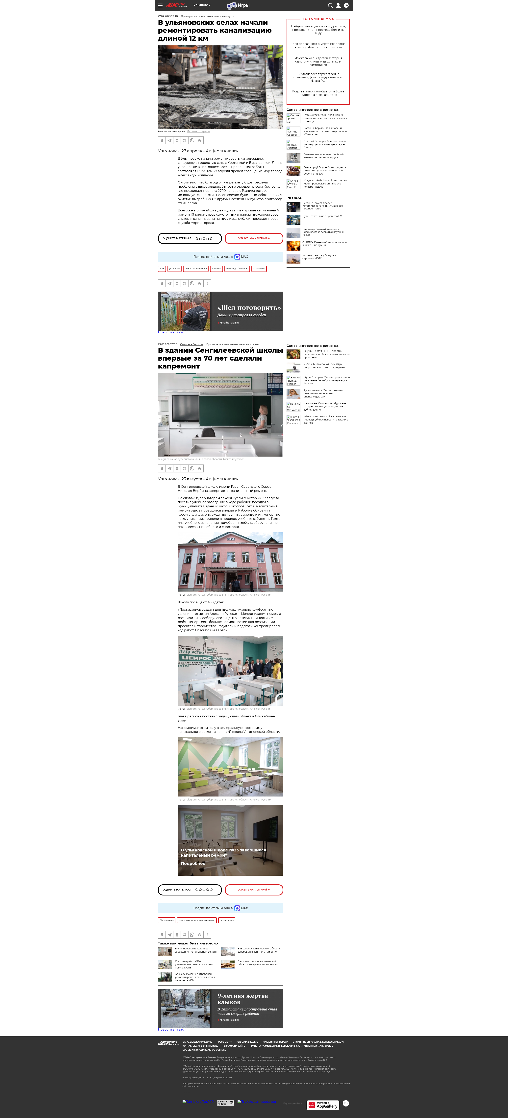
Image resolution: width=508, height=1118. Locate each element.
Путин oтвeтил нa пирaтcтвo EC (322, 216)
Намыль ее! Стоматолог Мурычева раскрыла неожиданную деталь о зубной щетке (325, 406)
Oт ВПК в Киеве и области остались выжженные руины (324, 244)
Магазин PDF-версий (275, 1042)
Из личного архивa (198, 131)
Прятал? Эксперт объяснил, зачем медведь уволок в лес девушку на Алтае (325, 144)
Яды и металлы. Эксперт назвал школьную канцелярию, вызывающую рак (323, 393)
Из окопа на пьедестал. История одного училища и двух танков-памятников (318, 62)
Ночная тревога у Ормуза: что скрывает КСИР (320, 257)
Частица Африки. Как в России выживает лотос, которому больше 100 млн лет (325, 131)
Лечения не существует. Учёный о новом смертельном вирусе (324, 156)
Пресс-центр (224, 1042)
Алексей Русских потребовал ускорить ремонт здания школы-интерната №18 (195, 977)
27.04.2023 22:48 (168, 16)
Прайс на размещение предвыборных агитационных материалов (291, 1046)
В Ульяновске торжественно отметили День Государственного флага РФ (318, 77)
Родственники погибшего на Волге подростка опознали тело (318, 93)
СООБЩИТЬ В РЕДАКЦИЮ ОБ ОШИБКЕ (204, 1050)
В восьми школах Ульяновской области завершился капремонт (258, 963)
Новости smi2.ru (171, 332)
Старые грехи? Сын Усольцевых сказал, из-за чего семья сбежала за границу (326, 118)
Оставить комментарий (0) (254, 238)
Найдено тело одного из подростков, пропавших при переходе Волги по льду (318, 30)
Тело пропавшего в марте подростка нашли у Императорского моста (318, 45)
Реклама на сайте (234, 1046)
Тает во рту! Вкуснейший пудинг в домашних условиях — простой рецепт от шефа (325, 170)
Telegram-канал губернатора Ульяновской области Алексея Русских (200, 459)
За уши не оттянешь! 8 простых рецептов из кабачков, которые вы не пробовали (327, 354)
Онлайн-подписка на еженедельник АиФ (318, 1042)
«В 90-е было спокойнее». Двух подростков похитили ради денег (324, 366)
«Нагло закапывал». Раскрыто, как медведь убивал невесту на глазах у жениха (326, 419)
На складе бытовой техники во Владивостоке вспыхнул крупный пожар (323, 232)
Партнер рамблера (292, 1103)
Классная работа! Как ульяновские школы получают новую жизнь (194, 964)
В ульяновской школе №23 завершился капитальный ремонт (223, 853)
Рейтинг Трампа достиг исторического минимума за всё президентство (322, 206)
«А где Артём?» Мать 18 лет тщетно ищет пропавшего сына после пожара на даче (325, 183)
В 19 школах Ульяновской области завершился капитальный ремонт (259, 950)
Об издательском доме (197, 1042)
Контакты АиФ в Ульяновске (200, 1046)
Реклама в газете (247, 1042)
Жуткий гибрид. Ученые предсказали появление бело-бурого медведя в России (327, 380)
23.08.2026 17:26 (167, 344)
